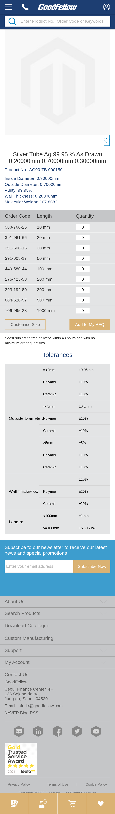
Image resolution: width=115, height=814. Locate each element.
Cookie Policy (96, 784)
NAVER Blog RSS (21, 713)
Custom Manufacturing (29, 638)
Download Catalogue (27, 625)
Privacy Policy (19, 784)
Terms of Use (57, 784)
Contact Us (16, 674)
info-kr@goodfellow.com (40, 705)
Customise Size (25, 324)
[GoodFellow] (57, 7)
